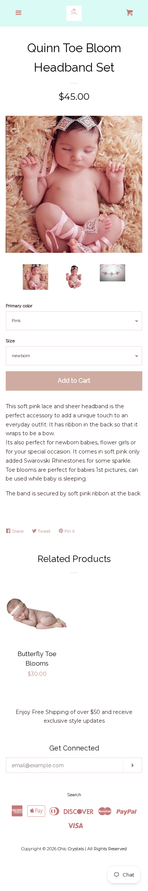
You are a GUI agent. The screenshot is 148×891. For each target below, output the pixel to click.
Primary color (19, 305)
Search (74, 794)
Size (10, 340)
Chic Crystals (71, 848)
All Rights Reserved (107, 848)
